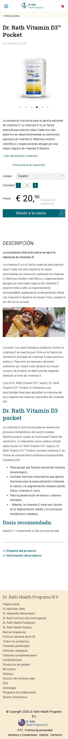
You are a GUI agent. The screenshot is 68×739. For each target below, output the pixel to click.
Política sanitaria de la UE (19, 636)
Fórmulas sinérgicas (15, 650)
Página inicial (11, 604)
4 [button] (37, 107)
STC (20, 730)
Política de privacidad (38, 730)
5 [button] (42, 107)
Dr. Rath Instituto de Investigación (24, 618)
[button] (35, 185)
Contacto (56, 735)
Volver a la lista (11, 16)
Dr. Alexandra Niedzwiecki (19, 613)
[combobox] (40, 176)
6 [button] (48, 107)
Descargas (9, 688)
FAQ (5, 683)
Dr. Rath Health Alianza (17, 627)
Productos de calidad (16, 664)
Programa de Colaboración (19, 692)
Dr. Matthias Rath (14, 609)
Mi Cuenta (9, 669)
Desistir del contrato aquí (19, 678)
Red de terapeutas (14, 632)
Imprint (43, 735)
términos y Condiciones (22, 735)
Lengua (7, 176)
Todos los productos (16, 641)
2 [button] (26, 107)
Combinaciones (12, 660)
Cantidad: (9, 185)
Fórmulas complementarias (20, 655)
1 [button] (20, 107)
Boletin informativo (15, 697)
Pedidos (8, 674)
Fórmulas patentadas (16, 646)
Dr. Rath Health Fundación (19, 622)
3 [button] (31, 107)
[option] (34, 74)
